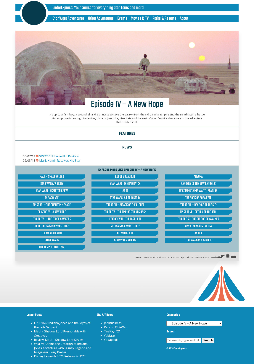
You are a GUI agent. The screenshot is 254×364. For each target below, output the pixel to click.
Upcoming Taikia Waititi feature (198, 191)
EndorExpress (62, 7)
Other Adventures (101, 18)
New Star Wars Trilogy (198, 226)
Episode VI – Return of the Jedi (198, 212)
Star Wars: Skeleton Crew (52, 191)
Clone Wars (52, 240)
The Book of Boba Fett (198, 198)
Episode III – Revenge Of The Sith (198, 205)
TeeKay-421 (112, 331)
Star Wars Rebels (125, 240)
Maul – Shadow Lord (51, 176)
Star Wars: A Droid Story (125, 198)
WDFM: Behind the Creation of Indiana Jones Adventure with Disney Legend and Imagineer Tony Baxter (62, 348)
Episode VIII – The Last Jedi (125, 219)
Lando (124, 191)
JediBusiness (113, 323)
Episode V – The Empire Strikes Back (125, 212)
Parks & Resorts (164, 18)
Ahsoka (198, 176)
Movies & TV (140, 18)
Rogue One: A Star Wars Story (52, 226)
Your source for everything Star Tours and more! (109, 7)
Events (122, 18)
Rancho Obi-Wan (115, 327)
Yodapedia (111, 340)
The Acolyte (52, 198)
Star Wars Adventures (68, 18)
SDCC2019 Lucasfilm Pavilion (59, 156)
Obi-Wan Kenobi (125, 233)
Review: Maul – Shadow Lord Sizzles (58, 340)
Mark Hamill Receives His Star (60, 161)
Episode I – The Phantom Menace (52, 205)
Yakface (109, 336)
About (184, 18)
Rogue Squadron (125, 176)
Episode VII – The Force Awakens (52, 219)
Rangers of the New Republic (198, 184)
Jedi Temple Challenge (51, 247)
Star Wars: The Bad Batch (125, 184)
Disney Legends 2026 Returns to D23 (60, 356)
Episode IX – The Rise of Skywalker (198, 219)
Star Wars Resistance (198, 240)
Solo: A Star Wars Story (125, 226)
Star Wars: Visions (51, 184)
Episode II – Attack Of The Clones (124, 205)
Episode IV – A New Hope (52, 212)
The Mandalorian (52, 233)
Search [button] (208, 340)
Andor (198, 233)
